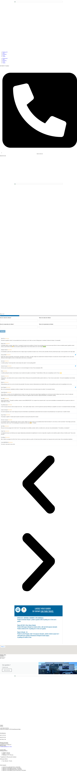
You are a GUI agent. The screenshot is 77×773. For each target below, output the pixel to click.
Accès (3, 55)
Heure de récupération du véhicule (46, 324)
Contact (3, 56)
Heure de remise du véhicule (45, 317)
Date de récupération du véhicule (7, 324)
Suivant (2, 331)
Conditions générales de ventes (6, 746)
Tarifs (3, 53)
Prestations (4, 54)
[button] (38, 484)
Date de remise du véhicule (6, 317)
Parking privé (5, 52)
